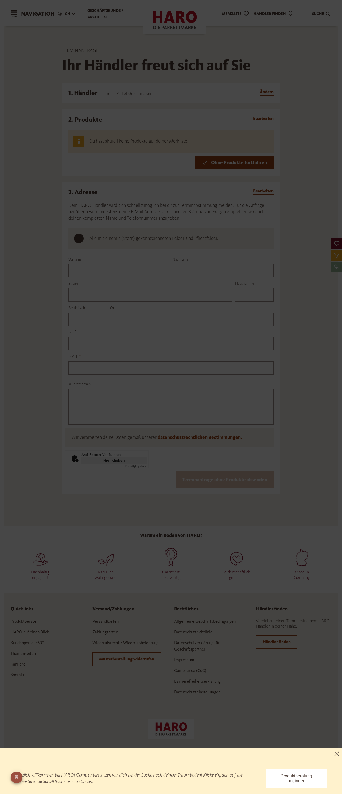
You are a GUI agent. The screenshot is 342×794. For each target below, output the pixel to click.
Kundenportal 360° (27, 642)
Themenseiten (23, 653)
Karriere (18, 664)
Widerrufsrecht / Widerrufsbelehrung (125, 642)
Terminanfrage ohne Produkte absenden (224, 480)
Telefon (73, 332)
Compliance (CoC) (190, 670)
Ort (113, 308)
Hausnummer (245, 283)
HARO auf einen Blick (30, 632)
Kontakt (17, 674)
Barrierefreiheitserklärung (197, 681)
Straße (73, 283)
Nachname (181, 259)
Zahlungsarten (105, 632)
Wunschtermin (79, 384)
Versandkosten (105, 621)
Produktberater (24, 621)
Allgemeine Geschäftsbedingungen (205, 621)
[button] (336, 243)
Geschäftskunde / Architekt (105, 13)
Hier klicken (114, 460)
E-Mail (74, 356)
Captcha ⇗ (136, 466)
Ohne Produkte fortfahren (239, 162)
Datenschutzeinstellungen (197, 691)
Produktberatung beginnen (296, 778)
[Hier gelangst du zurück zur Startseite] (171, 728)
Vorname (75, 259)
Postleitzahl (77, 308)
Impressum (184, 659)
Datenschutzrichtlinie (193, 632)
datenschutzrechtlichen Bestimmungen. (200, 437)
